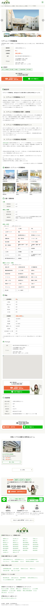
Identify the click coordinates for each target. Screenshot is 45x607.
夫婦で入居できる (14, 577)
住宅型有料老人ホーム (19, 559)
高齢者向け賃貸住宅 (30, 561)
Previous (2, 20)
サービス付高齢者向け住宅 (8, 579)
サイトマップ (11, 592)
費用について (18, 588)
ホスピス (22, 561)
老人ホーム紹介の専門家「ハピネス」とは (22, 520)
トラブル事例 (35, 588)
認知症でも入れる (24, 568)
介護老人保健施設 (14, 561)
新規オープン (32, 568)
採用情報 (7, 603)
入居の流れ (12, 588)
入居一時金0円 (16, 568)
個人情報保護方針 (13, 603)
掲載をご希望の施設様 (27, 590)
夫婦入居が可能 (6, 570)
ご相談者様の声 (4, 590)
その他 (37, 561)
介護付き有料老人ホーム (8, 559)
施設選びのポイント (27, 588)
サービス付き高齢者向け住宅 (31, 559)
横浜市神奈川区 (6, 577)
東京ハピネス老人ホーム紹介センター (9, 598)
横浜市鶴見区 (23, 577)
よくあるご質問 (12, 590)
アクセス (35, 590)
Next (43, 20)
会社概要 (3, 603)
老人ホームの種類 (5, 588)
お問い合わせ (4, 592)
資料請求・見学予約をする (18, 491)
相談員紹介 (19, 590)
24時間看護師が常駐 (7, 568)
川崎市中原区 (5, 142)
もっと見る (22, 469)
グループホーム (6, 561)
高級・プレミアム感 (15, 570)
